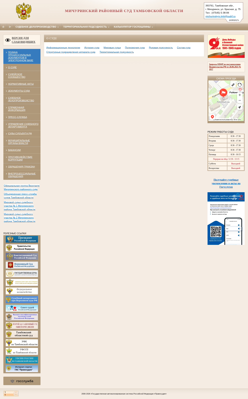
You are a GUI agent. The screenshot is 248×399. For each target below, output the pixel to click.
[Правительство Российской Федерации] (22, 250)
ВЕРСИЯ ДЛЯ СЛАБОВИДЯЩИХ (23, 40)
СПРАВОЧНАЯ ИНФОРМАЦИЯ (16, 109)
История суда (91, 47)
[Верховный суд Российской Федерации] (22, 268)
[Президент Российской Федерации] (22, 242)
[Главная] (3, 26)
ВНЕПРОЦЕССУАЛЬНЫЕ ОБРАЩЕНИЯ (22, 175)
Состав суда (183, 47)
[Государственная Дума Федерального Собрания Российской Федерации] (22, 276)
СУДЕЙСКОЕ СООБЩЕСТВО (16, 75)
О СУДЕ (12, 67)
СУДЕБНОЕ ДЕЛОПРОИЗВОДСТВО (21, 99)
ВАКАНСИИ (14, 150)
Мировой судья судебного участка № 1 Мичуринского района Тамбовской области (19, 206)
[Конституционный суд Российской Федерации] (22, 259)
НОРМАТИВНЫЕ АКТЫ (21, 84)
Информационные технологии (63, 47)
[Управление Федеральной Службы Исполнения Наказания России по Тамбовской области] (22, 363)
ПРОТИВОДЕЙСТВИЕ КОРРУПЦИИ (20, 158)
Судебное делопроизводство (36, 26)
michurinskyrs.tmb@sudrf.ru (220, 16)
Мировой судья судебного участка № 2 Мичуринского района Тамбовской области (19, 218)
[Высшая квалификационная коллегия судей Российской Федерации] (22, 319)
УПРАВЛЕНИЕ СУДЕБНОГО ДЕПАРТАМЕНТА (23, 125)
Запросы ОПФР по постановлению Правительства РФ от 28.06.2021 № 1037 (225, 67)
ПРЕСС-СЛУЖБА (17, 117)
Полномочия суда (135, 47)
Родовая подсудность (161, 47)
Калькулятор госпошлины (132, 26)
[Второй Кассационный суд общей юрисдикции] (22, 328)
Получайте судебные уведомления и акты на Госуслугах (226, 183)
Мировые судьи (112, 47)
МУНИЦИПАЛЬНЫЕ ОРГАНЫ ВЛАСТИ (19, 142)
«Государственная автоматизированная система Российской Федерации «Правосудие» (129, 394)
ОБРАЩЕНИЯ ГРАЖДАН (21, 166)
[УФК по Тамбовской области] (22, 345)
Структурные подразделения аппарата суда (70, 52)
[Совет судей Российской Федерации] (22, 311)
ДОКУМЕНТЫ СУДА (19, 91)
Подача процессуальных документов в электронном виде (20, 56)
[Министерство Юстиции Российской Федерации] (22, 285)
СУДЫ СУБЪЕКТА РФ (20, 133)
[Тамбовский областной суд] (22, 337)
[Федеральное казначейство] (22, 294)
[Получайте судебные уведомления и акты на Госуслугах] (226, 244)
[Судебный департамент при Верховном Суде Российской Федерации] (22, 302)
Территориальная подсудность (85, 26)
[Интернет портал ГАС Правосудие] (22, 371)
